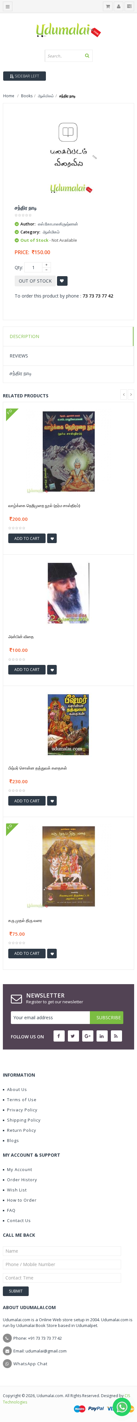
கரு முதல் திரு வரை (25, 920)
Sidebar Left (26, 76)
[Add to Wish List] (52, 538)
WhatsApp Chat (30, 1364)
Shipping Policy (24, 1120)
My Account (19, 1169)
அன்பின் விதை (21, 636)
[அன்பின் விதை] (68, 593)
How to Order (22, 1200)
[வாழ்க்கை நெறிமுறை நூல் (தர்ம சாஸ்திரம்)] (68, 451)
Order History (22, 1180)
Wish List (17, 1190)
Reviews (19, 356)
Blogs (13, 1140)
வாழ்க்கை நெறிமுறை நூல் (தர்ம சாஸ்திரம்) (44, 505)
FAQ (11, 1210)
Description (24, 336)
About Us (17, 1089)
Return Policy (21, 1130)
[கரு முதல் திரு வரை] (68, 866)
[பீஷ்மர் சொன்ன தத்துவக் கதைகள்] (68, 724)
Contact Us (19, 1220)
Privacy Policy (22, 1110)
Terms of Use (22, 1099)
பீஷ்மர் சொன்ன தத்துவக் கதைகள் (37, 768)
